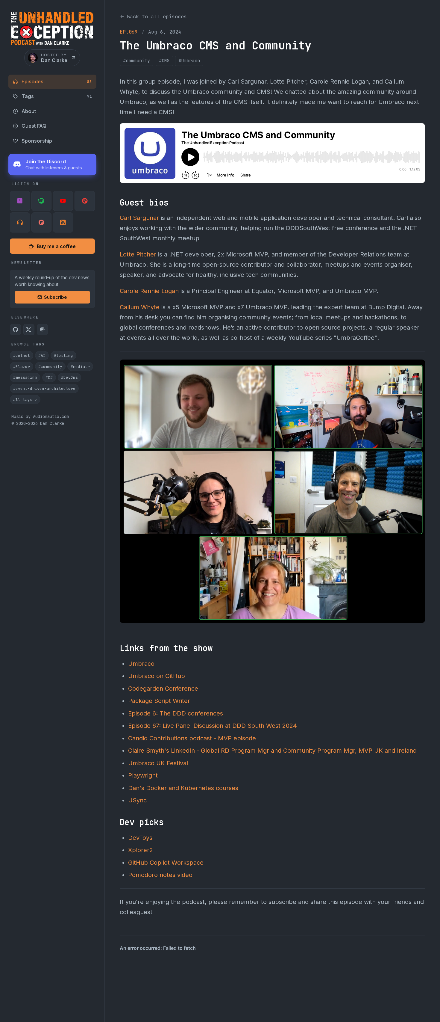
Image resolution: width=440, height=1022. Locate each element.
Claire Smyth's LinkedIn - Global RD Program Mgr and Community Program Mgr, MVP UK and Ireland (272, 750)
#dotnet (21, 355)
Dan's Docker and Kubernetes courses (183, 788)
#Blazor (21, 366)
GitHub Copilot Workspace (166, 862)
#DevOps (69, 377)
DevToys (140, 837)
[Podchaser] (41, 222)
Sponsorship (37, 141)
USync (137, 800)
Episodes (57, 81)
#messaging (25, 377)
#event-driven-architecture (44, 388)
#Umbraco (189, 61)
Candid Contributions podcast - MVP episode (192, 738)
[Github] (15, 329)
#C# (49, 377)
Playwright (143, 775)
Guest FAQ (34, 126)
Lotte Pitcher (138, 254)
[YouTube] (63, 201)
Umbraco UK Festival (158, 763)
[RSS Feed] (63, 222)
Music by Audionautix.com (40, 416)
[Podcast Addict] (20, 222)
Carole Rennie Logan (149, 291)
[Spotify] (41, 201)
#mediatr (80, 366)
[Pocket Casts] (85, 201)
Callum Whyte (140, 307)
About (29, 111)
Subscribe (55, 297)
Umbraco (141, 663)
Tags (57, 96)
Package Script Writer (159, 700)
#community (50, 366)
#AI (41, 355)
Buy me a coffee (56, 246)
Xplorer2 (140, 850)
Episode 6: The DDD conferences (175, 713)
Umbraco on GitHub (156, 676)
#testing (63, 355)
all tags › (25, 399)
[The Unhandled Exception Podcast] (52, 30)
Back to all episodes (157, 16)
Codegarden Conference (163, 688)
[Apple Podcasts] (20, 201)
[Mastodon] (42, 329)
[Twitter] (29, 329)
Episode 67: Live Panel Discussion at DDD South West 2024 (212, 725)
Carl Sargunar (139, 217)
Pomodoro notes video (160, 874)
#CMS (164, 61)
